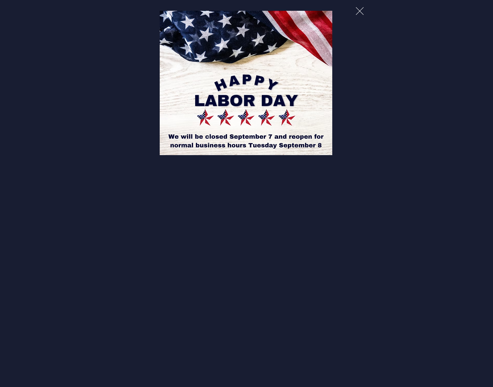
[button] (360, 11)
